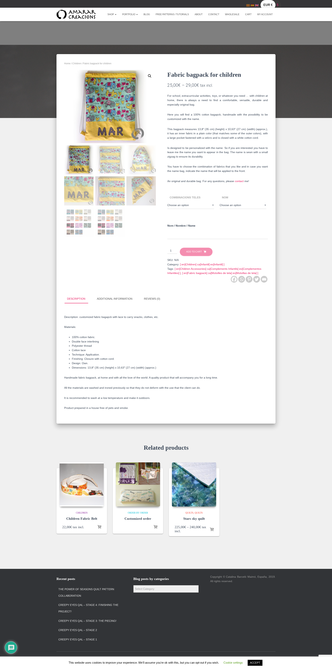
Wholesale (232, 14)
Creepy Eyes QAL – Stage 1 (77, 639)
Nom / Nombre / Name (181, 225)
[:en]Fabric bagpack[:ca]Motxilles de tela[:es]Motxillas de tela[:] (220, 273)
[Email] (264, 279)
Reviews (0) (152, 298)
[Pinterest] (249, 279)
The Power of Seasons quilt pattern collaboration (86, 592)
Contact (213, 14)
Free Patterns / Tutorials (172, 14)
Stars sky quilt (194, 519)
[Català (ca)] (248, 5)
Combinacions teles (185, 197)
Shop (111, 14)
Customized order (137, 519)
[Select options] (212, 529)
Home (67, 63)
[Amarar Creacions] (76, 14)
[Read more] (155, 527)
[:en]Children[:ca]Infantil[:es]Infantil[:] (202, 264)
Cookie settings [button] (233, 662)
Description (76, 298)
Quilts (189, 512)
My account (265, 14)
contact (239, 181)
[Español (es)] (252, 5)
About (199, 14)
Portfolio (129, 14)
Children (76, 63)
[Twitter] (256, 279)
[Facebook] (234, 279)
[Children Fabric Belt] (82, 484)
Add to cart (194, 251)
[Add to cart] (99, 527)
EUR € (268, 5)
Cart (248, 14)
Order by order (138, 512)
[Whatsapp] (241, 279)
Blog (147, 14)
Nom (225, 197)
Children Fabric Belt (81, 519)
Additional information (114, 298)
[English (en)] (257, 5)
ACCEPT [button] (255, 662)
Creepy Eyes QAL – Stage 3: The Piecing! (87, 620)
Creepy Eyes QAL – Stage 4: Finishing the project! (88, 608)
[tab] (79, 298)
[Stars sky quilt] (194, 484)
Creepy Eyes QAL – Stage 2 (77, 630)
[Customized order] (138, 484)
